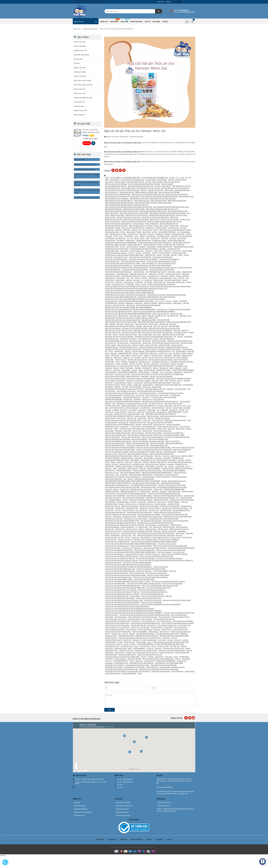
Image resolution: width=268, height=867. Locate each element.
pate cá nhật (109, 431)
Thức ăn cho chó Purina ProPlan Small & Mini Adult (170, 546)
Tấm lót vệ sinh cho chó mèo (179, 529)
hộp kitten (138, 368)
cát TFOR (166, 255)
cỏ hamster (138, 282)
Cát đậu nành (130, 240)
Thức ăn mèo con (111, 627)
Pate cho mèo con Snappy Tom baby (140, 435)
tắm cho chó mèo (169, 527)
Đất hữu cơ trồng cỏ (165, 303)
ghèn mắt (190, 351)
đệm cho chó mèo (141, 324)
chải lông (172, 276)
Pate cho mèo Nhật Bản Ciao (158, 439)
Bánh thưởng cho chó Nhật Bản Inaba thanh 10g (148, 194)
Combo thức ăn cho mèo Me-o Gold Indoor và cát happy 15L (125, 295)
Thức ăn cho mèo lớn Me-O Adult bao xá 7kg (120, 569)
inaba (171, 368)
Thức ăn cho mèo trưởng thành (151, 602)
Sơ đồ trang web (79, 815)
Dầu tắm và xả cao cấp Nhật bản (179, 309)
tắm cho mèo (109, 529)
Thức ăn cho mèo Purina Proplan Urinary (118, 579)
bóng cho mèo (132, 234)
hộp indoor (129, 368)
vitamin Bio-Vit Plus (111, 650)
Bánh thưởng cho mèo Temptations (117, 198)
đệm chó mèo (163, 324)
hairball (183, 353)
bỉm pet (155, 230)
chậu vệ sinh (120, 278)
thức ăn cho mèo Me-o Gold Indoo (116, 573)
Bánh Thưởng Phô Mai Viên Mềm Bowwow (119, 203)
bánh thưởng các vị (111, 192)
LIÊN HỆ (169, 839)
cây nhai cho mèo (153, 276)
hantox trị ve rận (136, 355)
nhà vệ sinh (147, 420)
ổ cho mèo (108, 429)
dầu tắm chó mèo (119, 305)
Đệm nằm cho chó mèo (113, 328)
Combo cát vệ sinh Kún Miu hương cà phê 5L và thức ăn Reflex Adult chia (129, 291)
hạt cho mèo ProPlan (181, 360)
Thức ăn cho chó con (124, 540)
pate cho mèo (147, 431)
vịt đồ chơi (158, 648)
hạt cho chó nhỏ (182, 357)
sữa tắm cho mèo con (112, 506)
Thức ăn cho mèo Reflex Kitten (115, 583)
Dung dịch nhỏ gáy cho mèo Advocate (152, 347)
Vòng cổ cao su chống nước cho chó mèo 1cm (142, 652)
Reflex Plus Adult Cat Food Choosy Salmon (147, 470)
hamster (190, 353)
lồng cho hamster (135, 387)
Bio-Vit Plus (146, 232)
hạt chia (144, 357)
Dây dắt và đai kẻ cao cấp (124, 318)
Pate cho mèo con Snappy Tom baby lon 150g (168, 435)
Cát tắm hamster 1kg (179, 253)
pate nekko (138, 458)
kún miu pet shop (120, 383)
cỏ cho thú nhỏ (128, 282)
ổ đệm (116, 429)
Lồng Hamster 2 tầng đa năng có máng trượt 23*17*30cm (124, 389)
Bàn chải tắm (166, 186)
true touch (177, 640)
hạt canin (137, 357)
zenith (139, 673)
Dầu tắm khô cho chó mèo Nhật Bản (148, 305)
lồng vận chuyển (180, 389)
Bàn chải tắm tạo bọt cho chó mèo (148, 188)
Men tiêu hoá (121, 404)
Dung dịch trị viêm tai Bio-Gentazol (169, 349)
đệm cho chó (129, 324)
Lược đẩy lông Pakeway (113, 397)
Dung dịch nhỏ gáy (111, 347)
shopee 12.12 (124, 489)
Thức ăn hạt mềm (164, 617)
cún (156, 301)
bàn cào (148, 182)
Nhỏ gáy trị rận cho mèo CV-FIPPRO (160, 422)
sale (125, 479)
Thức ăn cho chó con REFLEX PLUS (117, 542)
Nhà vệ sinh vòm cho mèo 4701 (175, 420)
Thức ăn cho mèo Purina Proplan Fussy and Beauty (150, 577)
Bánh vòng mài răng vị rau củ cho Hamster (134, 213)
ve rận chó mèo (145, 646)
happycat (126, 357)
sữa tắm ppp (109, 508)
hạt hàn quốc (109, 364)
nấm (142, 414)
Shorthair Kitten (145, 491)
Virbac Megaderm (139, 648)
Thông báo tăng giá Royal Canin (84, 165)
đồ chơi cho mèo (122, 343)
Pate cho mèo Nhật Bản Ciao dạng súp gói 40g (148, 441)
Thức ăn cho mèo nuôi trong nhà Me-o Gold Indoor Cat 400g (125, 575)
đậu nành (108, 305)
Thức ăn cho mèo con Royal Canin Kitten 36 (120, 558)
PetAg (107, 462)
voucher (143, 657)
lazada (129, 385)
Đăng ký (168, 2)
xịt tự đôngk (186, 659)
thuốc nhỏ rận (166, 629)
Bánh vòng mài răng (112, 213)
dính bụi (180, 337)
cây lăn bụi (185, 274)
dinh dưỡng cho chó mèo (128, 339)
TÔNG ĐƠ (183, 634)
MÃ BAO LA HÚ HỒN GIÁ (113, 399)
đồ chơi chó (146, 341)
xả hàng (150, 657)
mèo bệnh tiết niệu (158, 408)
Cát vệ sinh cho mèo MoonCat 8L (116, 259)
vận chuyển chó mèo (112, 646)
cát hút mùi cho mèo (137, 251)
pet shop (181, 460)
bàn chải (158, 186)
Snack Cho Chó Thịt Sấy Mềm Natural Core (168, 496)
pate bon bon (180, 429)
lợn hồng (125, 387)
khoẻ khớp (144, 376)
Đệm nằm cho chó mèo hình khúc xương (118, 330)
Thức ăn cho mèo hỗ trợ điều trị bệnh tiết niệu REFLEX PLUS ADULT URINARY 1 (166, 560)
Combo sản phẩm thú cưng (83, 97)
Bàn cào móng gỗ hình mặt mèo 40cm (141, 186)
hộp (186, 366)
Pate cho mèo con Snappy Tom (115, 435)
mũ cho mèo (131, 412)
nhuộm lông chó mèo (112, 427)
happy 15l (147, 355)
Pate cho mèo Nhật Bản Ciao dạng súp (118, 441)
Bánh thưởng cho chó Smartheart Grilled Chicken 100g (159, 196)
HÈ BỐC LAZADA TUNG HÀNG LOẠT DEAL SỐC (157, 366)
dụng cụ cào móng (151, 345)
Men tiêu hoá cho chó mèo (173, 404)
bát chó (166, 226)
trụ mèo (170, 640)
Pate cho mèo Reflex (157, 443)
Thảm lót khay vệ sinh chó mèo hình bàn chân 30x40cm (155, 533)
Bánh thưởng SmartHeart (113, 209)
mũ (187, 410)
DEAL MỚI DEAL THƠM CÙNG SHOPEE (151, 322)
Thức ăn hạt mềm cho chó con (115, 619)
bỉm (140, 230)
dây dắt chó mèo (172, 316)
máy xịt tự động (185, 401)
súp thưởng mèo (176, 525)
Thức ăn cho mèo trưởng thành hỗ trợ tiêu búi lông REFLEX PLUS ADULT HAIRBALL (133, 611)
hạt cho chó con (170, 357)
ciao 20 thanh (109, 280)
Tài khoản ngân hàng (123, 815)
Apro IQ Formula (180, 180)
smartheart (163, 491)
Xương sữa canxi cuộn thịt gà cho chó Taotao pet (121, 669)
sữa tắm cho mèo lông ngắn (149, 506)
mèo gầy (108, 410)
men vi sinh (177, 406)
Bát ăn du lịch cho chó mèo (170, 219)
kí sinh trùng (139, 381)
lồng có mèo (147, 387)
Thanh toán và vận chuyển (82, 812)
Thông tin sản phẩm (90, 29)
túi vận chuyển (141, 642)
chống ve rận (153, 278)
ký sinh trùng (138, 383)
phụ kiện (115, 464)
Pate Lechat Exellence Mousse (138, 454)
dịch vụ (115, 334)
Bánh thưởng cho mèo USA (139, 198)
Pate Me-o (158, 456)
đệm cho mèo (153, 324)
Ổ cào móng (136, 427)
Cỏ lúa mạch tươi (159, 282)
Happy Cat (176, 355)
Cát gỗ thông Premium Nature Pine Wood (144, 249)
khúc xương (120, 381)
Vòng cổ (189, 650)
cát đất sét (120, 240)
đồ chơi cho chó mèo (159, 341)
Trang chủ (76, 29)
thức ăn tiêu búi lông (145, 629)
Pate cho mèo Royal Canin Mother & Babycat (120, 447)
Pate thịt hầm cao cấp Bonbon (167, 460)
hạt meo (132, 364)
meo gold (116, 410)
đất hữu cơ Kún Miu (150, 303)
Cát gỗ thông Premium (164, 247)
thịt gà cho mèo (126, 535)
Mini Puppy (151, 410)
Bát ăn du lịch (154, 219)
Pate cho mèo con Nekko (153, 433)
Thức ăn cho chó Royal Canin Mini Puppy (119, 550)
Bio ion (123, 232)
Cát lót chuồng (187, 251)
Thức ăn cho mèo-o (111, 615)
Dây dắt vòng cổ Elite (149, 320)
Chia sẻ (107, 171)
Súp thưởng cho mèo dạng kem (151, 521)
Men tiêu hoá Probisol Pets (146, 406)
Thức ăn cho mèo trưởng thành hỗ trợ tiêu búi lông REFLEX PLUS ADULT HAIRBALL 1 (134, 613)
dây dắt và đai (110, 318)
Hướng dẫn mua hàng (123, 802)
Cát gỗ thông (151, 247)
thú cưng (179, 535)
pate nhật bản (148, 458)
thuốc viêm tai (164, 632)
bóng (124, 234)
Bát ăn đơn (174, 217)
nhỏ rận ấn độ (147, 424)
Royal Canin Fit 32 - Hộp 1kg (114, 477)
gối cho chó (154, 353)
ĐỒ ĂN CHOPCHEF (137, 839)
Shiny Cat (108, 489)
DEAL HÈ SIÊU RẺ (163, 320)
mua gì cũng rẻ (162, 412)
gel (173, 351)
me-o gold (123, 410)
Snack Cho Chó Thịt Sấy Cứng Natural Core (131, 493)
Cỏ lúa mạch (148, 282)
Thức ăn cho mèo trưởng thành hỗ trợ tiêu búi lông (122, 604)
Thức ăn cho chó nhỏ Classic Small (117, 546)
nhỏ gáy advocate (111, 422)
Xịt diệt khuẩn (184, 657)
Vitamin (187, 648)
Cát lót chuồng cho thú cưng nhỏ (116, 253)
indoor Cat (116, 370)
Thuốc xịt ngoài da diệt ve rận (180, 632)
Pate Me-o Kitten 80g (112, 458)
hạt (132, 357)
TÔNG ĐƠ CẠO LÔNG (126, 636)
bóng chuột (142, 234)
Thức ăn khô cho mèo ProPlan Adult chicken (145, 623)
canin (136, 236)
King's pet (155, 381)
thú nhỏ (120, 537)
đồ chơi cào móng (135, 341)
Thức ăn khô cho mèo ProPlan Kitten (117, 625)
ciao (187, 278)
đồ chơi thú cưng (186, 343)
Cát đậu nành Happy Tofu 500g (115, 245)
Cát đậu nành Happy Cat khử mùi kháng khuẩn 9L (154, 242)
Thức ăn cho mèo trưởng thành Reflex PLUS (179, 613)
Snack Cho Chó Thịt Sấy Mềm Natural (139, 496)
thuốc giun (156, 629)
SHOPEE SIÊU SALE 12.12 (130, 491)
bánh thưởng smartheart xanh (178, 211)
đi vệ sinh (108, 334)
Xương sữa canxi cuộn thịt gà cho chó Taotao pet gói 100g (158, 669)
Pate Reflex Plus (177, 458)
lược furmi (145, 397)
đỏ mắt (107, 345)
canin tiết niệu (150, 236)
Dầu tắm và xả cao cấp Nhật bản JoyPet (118, 311)
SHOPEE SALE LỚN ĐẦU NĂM (174, 489)
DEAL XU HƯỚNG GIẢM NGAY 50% (179, 322)
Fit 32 (111, 351)
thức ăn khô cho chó (148, 621)
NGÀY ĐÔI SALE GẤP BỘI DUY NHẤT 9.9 (119, 416)
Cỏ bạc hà (148, 280)
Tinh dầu (132, 634)
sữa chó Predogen (174, 502)
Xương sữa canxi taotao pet (160, 671)
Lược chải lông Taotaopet (113, 395)
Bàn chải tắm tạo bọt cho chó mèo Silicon (175, 188)
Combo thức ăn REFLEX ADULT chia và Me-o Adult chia (156, 297)
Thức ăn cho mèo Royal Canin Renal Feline (119, 598)
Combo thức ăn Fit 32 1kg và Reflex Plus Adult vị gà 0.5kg (166, 295)
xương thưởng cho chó (112, 673)
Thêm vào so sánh (90, 138)
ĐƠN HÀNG (159, 839)
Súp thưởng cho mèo (129, 517)
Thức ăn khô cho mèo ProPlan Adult (117, 623)
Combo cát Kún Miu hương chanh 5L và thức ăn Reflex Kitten (170, 286)
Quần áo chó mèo (80, 93)
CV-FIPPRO (183, 301)
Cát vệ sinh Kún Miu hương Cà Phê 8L (135, 270)
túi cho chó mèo (129, 642)
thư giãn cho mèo (111, 537)
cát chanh (172, 238)
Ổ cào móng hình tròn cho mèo (168, 427)
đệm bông (120, 324)
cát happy (162, 249)
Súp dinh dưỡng (165, 510)
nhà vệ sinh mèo (157, 420)
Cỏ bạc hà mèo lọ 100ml (173, 280)
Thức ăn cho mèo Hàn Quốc (145, 558)
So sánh (2, 855)
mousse (181, 410)
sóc (178, 498)
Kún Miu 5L (109, 383)
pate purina (158, 458)
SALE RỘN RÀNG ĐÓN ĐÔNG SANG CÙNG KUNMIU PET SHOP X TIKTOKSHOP (132, 481)
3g (177, 178)
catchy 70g (171, 272)
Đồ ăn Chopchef (79, 115)
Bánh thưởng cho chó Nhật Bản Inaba (117, 194)
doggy (113, 345)
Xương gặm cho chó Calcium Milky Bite (164, 665)
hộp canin (108, 368)
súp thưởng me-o (163, 525)
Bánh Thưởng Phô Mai (158, 201)
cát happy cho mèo (173, 249)
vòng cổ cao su (120, 652)
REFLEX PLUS (110, 470)
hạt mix (173, 364)
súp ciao (118, 510)
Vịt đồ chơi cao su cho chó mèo (173, 648)
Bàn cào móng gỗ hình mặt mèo (116, 186)
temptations (182, 531)
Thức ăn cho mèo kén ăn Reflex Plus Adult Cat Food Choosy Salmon (128, 565)
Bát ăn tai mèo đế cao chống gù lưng (133, 222)
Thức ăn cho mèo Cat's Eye (134, 554)
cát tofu (186, 255)
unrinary (126, 644)
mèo (106, 408)
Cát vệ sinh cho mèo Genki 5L (163, 257)
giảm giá (114, 353)
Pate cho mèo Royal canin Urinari (183, 447)
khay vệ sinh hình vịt (133, 376)
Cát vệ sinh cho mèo (121, 257)
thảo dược (189, 533)
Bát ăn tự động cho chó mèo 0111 (116, 226)
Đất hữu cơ (138, 303)
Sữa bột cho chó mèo (161, 500)
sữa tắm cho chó (131, 504)
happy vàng (118, 357)
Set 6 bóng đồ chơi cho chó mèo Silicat (144, 485)
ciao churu (136, 280)
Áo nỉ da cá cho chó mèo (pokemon (132, 180)
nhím (189, 420)
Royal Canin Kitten (148, 477)
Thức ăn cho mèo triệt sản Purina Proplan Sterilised (122, 602)
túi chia (120, 642)
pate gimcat (182, 452)
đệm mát (157, 326)
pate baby (171, 429)
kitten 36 (173, 381)
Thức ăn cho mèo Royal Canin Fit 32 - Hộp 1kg (121, 590)
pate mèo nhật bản (127, 458)
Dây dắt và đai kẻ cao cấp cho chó (146, 318)
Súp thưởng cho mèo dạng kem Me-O (175, 521)
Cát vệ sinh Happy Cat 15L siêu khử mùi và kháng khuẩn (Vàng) (126, 268)
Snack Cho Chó (110, 493)
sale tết (164, 481)
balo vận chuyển (120, 182)
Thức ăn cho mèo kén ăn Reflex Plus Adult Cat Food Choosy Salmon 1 (128, 567)
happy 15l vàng (157, 355)
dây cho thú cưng (111, 316)
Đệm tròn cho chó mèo (112, 332)
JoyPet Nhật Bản (110, 372)
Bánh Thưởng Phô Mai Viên (177, 201)
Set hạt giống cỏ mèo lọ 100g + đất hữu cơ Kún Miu (122, 487)
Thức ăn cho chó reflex (112, 548)
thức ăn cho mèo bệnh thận (114, 554)
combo (143, 284)
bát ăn (107, 215)
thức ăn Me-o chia (184, 625)
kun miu (179, 381)
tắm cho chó (157, 527)
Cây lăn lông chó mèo (112, 276)
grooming (176, 353)
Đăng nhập (160, 2)
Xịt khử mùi (109, 659)
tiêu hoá (125, 634)
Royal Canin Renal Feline (113, 479)
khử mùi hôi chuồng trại (164, 376)
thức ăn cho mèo (178, 552)
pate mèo (166, 456)
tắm (150, 527)
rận (166, 466)
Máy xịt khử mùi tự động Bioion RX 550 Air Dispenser (122, 401)
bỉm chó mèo (147, 230)
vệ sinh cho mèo (163, 646)
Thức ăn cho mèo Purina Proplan (158, 575)
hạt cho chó (159, 357)
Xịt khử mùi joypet (120, 659)
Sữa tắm (77, 63)
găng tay (128, 351)
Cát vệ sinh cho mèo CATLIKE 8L (140, 257)
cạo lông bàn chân (163, 236)
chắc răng (164, 276)
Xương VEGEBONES (129, 673)
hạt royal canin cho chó (125, 366)
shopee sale (158, 489)
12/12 (107, 178)
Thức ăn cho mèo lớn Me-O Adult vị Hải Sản (119, 571)
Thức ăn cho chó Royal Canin (132, 548)
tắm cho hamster (181, 527)
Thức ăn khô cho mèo (164, 621)
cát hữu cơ (148, 251)
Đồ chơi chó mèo (79, 89)
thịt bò (107, 535)
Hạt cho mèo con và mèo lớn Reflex (160, 360)
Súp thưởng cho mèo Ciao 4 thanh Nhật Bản (163, 519)
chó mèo (137, 278)
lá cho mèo (176, 383)
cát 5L (142, 238)
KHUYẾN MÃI (112, 839)
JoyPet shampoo (144, 372)
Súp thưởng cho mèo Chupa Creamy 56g (177, 517)
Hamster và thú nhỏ (80, 50)
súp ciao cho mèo (142, 510)
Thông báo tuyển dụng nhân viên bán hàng (151, 535)
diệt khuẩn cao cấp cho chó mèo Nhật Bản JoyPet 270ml (154, 337)
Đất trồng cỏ (178, 303)
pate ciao (159, 452)
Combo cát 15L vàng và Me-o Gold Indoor (161, 284)
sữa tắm (121, 504)
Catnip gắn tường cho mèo (138, 274)
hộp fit (122, 368)
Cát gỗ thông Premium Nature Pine (116, 249)
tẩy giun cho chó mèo (169, 531)
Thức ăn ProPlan (156, 627)
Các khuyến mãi (79, 102)
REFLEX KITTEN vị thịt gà (183, 468)
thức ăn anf (135, 537)
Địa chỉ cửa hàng (79, 806)
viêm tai (183, 646)
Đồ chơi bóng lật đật (167, 339)
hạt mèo (147, 364)
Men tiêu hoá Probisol (129, 406)
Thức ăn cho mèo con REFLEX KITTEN (174, 554)
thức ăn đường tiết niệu (178, 615)
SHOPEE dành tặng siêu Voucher (141, 489)
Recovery (108, 468)
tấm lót (141, 529)
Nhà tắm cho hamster (162, 418)
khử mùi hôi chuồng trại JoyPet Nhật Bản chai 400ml (173, 378)
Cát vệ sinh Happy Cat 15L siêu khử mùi (118, 265)
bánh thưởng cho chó (127, 192)
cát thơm (174, 255)
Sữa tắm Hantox (186, 506)
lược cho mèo (164, 395)
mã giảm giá (128, 399)
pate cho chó (137, 431)
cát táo (159, 255)
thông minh (171, 535)
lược (188, 389)
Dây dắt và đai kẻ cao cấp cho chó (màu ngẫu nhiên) (122, 320)
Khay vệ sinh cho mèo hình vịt (141, 374)
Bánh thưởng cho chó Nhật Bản (169, 192)
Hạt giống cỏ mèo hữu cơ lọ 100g (181, 362)
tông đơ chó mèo (111, 638)
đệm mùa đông (174, 326)
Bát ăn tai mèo (185, 219)
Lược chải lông (110, 391)
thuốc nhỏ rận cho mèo (180, 629)
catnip (178, 272)
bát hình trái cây (174, 228)
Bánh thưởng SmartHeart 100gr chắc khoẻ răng (162, 209)
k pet (161, 372)
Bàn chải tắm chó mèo (112, 188)
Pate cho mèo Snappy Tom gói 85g (116, 452)
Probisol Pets (109, 466)
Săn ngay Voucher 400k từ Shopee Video (146, 483)
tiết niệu (107, 634)
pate (164, 429)
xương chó (138, 661)
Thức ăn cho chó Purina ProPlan (141, 546)
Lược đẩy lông (175, 395)
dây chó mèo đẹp (176, 314)
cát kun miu (167, 251)
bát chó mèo (184, 226)
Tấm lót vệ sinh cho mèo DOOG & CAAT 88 (137, 531)
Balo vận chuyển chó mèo (135, 182)
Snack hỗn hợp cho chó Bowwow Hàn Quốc (160, 498)
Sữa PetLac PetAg (111, 504)
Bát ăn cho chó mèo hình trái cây (137, 215)
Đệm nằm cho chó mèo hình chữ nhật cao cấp (164, 328)
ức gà (149, 642)
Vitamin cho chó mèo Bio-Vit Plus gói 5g (171, 650)
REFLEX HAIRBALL (154, 468)
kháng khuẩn (178, 372)
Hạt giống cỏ (133, 362)
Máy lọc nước (146, 399)
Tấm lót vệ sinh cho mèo (113, 531)
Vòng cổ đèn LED (111, 655)
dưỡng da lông (187, 349)
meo (184, 406)
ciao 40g (128, 280)
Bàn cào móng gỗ (167, 184)
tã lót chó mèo (143, 527)
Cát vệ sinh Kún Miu (185, 268)
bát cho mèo (174, 226)
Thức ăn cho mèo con (152, 554)
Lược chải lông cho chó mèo (126, 391)
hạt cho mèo (109, 360)
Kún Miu (186, 381)
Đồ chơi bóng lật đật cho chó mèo (116, 341)
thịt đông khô (115, 535)
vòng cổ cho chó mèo (166, 652)
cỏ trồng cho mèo (118, 284)
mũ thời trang (150, 412)
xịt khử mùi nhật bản (134, 659)
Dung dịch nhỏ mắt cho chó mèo (177, 347)
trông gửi (136, 640)
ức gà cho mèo (110, 644)
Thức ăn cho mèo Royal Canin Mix (151, 594)
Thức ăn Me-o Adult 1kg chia (167, 625)
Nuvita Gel (124, 427)
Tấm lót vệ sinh (163, 529)
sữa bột (125, 500)
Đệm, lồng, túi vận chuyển (82, 80)
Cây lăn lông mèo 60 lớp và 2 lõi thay (133, 276)
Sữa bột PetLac (110, 502)
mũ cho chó (109, 412)
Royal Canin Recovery (179, 477)
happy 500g (167, 355)
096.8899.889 (168, 787)
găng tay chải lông (138, 351)
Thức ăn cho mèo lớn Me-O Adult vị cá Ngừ (151, 569)
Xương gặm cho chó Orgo (113, 667)
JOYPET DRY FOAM (163, 370)
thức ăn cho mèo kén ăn (113, 563)
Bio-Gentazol (131, 232)
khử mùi (152, 376)
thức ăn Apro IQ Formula (161, 537)
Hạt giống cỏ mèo (144, 362)
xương (131, 661)
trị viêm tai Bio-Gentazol (113, 640)
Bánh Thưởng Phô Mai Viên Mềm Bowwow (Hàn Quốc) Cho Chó (126, 205)
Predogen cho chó (181, 464)
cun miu (161, 301)
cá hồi (121, 236)
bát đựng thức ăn (161, 228)
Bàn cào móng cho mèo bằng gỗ (116, 184)
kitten (166, 381)
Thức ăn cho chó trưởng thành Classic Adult (170, 550)
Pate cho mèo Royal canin (159, 445)
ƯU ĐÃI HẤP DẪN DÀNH (145, 644)
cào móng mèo (120, 238)
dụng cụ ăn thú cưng (124, 345)
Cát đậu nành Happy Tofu (181, 242)
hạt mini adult (164, 364)
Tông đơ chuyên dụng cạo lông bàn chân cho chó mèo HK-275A (139, 638)
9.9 (187, 178)
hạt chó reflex (109, 362)
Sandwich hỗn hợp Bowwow (170, 483)
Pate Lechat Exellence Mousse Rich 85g (118, 456)
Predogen (170, 464)
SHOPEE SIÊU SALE (112, 491)
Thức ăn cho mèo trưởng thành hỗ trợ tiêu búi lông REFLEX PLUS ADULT (129, 609)
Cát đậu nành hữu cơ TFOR (152, 245)
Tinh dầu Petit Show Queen (145, 634)
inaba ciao (178, 368)
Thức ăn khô (136, 621)
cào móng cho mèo (185, 236)
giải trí (107, 353)
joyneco (134, 370)
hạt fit (117, 362)
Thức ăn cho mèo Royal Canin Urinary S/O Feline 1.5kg (123, 600)
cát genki (143, 247)
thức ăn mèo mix (124, 627)
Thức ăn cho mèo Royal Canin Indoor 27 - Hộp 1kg (122, 592)
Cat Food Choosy (132, 247)
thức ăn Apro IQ (146, 537)
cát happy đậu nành (111, 251)
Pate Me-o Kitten (187, 456)
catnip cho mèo (187, 272)
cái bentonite (128, 236)
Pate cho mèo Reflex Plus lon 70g (137, 445)
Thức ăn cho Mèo (80, 46)
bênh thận (118, 230)
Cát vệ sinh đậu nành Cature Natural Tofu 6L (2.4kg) (122, 263)
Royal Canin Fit (159, 475)
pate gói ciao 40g (111, 454)
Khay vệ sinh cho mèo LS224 (115, 376)
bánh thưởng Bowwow (182, 190)
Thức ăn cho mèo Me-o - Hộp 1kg (164, 571)
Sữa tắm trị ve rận (132, 508)
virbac (130, 648)
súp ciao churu (154, 510)
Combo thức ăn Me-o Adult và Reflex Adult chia (120, 297)
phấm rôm (137, 462)
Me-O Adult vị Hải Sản (117, 408)
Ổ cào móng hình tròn (148, 427)
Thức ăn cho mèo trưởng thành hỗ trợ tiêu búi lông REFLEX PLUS (127, 606)
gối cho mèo (163, 353)
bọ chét (154, 232)
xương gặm (109, 663)
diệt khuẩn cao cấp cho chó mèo (173, 334)
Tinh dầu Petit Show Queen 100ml (167, 634)
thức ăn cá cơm (176, 537)
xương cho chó (149, 661)
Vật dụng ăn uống (80, 72)
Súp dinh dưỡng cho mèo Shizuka (149, 514)
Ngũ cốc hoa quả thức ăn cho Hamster (173, 416)
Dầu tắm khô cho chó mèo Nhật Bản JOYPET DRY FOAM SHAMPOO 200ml (130, 309)
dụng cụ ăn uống (138, 345)
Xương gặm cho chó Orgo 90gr (134, 667)
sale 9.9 (130, 479)
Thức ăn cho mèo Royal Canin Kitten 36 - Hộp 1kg (122, 594)
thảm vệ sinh (180, 533)
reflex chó (142, 468)
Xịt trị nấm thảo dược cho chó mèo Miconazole (158, 659)
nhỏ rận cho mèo (159, 424)
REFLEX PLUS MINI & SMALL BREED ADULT (157, 473)
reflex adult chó (133, 468)
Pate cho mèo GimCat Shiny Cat (152, 437)
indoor (185, 368)
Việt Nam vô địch (79, 160)
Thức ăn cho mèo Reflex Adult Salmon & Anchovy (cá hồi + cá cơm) (127, 581)
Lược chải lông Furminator (147, 393)
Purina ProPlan (150, 466)
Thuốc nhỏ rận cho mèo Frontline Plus (118, 632)
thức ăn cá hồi (187, 537)
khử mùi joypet (110, 381)
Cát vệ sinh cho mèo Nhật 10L (169, 259)
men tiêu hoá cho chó (156, 404)
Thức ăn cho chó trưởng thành (144, 550)
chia (127, 278)
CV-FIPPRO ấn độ (111, 303)
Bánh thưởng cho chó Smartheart (177, 194)
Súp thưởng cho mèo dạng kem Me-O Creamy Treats (155, 523)
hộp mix (155, 368)
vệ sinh (153, 646)
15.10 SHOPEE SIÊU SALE (131, 178)
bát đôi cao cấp (127, 228)
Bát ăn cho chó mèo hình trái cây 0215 (162, 215)
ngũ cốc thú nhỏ (110, 418)
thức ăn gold (109, 617)
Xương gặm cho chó (121, 663)
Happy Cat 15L (187, 355)
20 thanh (172, 178)
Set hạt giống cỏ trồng (148, 487)
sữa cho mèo (151, 502)
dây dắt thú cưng (185, 316)
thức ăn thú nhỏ (131, 629)
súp (191, 508)
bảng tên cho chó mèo (155, 190)
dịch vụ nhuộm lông (145, 334)
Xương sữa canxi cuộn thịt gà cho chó (171, 667)
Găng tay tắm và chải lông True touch (158, 351)
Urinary (133, 644)
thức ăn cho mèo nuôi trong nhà (156, 573)
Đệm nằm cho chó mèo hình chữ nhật (134, 328)
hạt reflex (180, 364)
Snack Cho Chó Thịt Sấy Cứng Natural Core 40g (164, 493)
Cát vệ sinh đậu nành (112, 261)
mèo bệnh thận (145, 408)
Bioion (139, 232)
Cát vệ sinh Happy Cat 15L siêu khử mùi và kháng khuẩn (152, 265)
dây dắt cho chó (160, 316)
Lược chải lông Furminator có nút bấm (170, 393)
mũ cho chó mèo (120, 412)
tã (136, 527)
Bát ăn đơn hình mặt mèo (113, 219)
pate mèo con (175, 456)
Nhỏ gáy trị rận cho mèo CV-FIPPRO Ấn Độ (119, 424)
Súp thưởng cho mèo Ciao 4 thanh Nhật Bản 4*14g (122, 521)
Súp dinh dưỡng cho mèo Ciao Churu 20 (166, 512)
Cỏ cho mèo (109, 282)
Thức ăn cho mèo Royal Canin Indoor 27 (151, 590)
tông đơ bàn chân (111, 636)
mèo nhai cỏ (142, 410)
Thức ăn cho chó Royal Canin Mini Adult (181, 548)
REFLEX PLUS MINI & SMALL (130, 473)
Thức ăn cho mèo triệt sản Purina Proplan (177, 600)
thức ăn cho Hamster (165, 552)
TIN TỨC (149, 839)
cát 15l (136, 238)
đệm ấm (112, 324)
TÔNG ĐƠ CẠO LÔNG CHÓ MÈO (146, 636)
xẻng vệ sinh (159, 657)
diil (175, 337)
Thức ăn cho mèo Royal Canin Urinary (148, 598)
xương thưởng (189, 671)
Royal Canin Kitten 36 (163, 477)
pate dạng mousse (170, 452)
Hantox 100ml (125, 355)
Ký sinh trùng (78, 59)
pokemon (162, 464)
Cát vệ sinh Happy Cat (148, 263)
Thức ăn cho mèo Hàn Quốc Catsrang (169, 558)
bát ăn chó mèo (110, 217)
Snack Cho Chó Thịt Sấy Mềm (115, 496)
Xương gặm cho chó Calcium (114, 665)
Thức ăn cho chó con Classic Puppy (145, 540)
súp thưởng (117, 517)
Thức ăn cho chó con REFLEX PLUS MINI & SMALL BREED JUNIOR (154, 542)
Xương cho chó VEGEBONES (165, 661)
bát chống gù (109, 228)
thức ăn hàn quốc (121, 617)
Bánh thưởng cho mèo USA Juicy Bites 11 (119, 201)
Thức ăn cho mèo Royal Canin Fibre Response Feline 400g (125, 588)
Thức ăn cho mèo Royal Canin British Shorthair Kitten (123, 586)
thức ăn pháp (144, 627)
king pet (147, 381)
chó (132, 278)
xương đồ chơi (181, 661)
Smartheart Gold (187, 491)
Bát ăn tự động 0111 (151, 224)
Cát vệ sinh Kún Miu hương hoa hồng (161, 270)
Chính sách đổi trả (164, 806)
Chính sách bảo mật (164, 802)
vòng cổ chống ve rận (182, 652)
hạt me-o (140, 364)
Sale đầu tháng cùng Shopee (144, 479)
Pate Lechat (122, 454)
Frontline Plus (118, 351)
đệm (106, 324)
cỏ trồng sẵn (129, 284)
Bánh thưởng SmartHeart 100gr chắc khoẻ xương (121, 211)
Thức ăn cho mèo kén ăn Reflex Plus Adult (137, 563)
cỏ (142, 280)
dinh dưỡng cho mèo (145, 339)
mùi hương (108, 414)
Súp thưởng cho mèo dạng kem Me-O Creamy (120, 523)
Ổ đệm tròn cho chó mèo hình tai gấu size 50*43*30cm (138, 429)
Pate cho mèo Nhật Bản (139, 439)
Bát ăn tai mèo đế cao (112, 222)
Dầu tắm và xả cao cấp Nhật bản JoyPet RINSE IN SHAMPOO (154, 311)
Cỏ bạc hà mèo (158, 280)
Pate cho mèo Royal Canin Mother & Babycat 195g (153, 447)
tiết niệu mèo (116, 634)
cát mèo (131, 253)
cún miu (168, 301)
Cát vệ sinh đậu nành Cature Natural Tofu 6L (161, 261)
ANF (106, 180)
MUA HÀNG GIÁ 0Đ (174, 412)
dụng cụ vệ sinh (177, 345)
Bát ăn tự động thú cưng (137, 226)
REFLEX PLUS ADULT (124, 470)
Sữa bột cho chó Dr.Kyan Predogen (141, 500)
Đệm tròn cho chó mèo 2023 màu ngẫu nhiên (157, 332)
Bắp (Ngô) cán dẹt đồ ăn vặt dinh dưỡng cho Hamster (168, 213)
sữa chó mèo (161, 502)
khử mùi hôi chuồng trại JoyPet (115, 378)
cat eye (122, 247)
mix (158, 410)
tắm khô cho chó (131, 529)
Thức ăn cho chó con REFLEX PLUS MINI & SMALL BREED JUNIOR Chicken (131, 544)
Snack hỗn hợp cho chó (113, 498)
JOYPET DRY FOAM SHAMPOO (183, 370)
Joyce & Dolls (126, 370)
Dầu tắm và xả (162, 309)
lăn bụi (123, 385)
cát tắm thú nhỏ (150, 255)
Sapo (156, 847)
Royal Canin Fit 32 (172, 475)
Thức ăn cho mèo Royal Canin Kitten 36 (154, 592)
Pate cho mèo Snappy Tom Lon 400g (142, 452)
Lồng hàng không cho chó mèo (155, 389)
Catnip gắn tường (122, 274)
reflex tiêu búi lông (180, 473)
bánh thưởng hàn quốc (141, 201)
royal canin (124, 475)
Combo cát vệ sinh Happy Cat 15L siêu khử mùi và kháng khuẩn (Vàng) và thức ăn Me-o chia (136, 288)
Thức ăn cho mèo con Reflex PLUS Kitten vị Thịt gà (156, 556)
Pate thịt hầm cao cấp (148, 460)
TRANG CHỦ (100, 839)
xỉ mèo (176, 657)
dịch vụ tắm (157, 334)
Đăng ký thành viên (122, 812)
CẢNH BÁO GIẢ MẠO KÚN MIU (84, 170)
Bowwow (167, 234)
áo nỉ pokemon (162, 180)
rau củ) (187, 466)
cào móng (174, 236)
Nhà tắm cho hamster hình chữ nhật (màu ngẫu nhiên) (123, 420)
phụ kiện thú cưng (152, 464)
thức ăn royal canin (180, 627)
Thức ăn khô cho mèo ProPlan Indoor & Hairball (177, 623)
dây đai (144, 316)
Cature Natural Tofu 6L (172, 274)
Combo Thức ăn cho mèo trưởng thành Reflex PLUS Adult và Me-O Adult (129, 301)
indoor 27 (108, 370)
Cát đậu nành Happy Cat (176, 240)
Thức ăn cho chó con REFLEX (168, 540)
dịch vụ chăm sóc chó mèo (128, 334)
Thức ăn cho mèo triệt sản (152, 600)
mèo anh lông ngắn (132, 408)
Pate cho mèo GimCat (112, 437)
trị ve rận (174, 638)
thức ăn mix (135, 627)
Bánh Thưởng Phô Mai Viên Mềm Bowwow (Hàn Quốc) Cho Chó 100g (128, 207)
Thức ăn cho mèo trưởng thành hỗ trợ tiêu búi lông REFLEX (160, 604)
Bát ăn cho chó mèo (117, 215)
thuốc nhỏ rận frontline (139, 632)
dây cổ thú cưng (135, 316)
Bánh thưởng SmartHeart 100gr (134, 209)
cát (132, 238)
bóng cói (151, 234)
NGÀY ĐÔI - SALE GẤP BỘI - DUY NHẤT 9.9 (160, 414)
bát (188, 213)
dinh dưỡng (188, 337)
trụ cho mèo (162, 640)
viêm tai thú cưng (120, 648)
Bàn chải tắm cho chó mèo (181, 186)
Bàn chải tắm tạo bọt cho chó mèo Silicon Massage (122, 190)
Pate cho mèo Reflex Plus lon (115, 445)
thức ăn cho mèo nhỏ (137, 573)
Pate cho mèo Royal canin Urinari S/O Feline (120, 450)
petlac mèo (129, 462)
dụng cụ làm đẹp (164, 345)
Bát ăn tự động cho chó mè (169, 224)
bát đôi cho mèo (138, 228)
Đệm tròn (185, 330)
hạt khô (117, 364)
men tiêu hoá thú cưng (164, 406)
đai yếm (121, 303)
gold (170, 353)
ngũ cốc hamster (140, 416)
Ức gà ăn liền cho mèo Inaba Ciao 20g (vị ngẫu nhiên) (171, 642)
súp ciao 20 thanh (128, 510)
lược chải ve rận (129, 395)
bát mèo (183, 228)
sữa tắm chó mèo (173, 504)
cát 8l (147, 238)
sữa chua (185, 502)
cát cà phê (164, 238)
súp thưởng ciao (150, 525)
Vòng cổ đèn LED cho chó (127, 655)
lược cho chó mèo (152, 395)
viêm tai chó (109, 648)
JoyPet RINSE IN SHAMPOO (127, 372)
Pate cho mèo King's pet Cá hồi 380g (117, 439)
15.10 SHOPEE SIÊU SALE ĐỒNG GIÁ (155, 178)
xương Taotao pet (177, 671)
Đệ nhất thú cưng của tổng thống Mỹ (86, 198)
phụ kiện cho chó (125, 464)
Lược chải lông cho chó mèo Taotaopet (150, 391)
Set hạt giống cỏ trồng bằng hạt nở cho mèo (172, 487)
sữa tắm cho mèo (160, 504)
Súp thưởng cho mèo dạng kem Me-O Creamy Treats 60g (124, 525)
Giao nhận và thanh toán (124, 806)
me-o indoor (133, 410)
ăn (190, 178)
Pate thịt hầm (134, 460)
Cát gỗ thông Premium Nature (184, 247)
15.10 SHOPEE (116, 178)
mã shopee (137, 399)
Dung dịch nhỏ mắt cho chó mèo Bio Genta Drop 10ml (123, 349)
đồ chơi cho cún (110, 343)
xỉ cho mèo (168, 657)
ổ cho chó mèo (185, 427)
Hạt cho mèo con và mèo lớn (137, 360)
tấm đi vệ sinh (120, 529)
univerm (119, 644)
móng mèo (164, 410)
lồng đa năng (156, 387)
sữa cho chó (141, 502)
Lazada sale (137, 385)
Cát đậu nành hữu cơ (135, 245)
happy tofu (108, 357)
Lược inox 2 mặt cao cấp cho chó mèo (163, 397)
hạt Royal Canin (110, 366)
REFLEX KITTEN (167, 468)
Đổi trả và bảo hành (122, 809)
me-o (189, 406)
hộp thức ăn (164, 368)
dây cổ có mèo (123, 316)
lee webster (109, 387)
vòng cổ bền (109, 652)
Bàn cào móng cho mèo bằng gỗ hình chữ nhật (144, 184)
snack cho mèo (189, 496)
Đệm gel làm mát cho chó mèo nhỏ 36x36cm (120, 326)
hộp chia (116, 368)
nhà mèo (151, 418)
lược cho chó (140, 395)
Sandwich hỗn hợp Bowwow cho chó (117, 485)
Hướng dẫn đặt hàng (81, 809)
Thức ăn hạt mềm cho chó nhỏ (164, 619)
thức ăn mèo (152, 625)
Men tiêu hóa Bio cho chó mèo (137, 404)
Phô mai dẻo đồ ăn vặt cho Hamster (180, 462)
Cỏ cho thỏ (118, 282)
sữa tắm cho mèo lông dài (130, 506)
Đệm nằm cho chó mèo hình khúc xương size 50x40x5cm (153, 330)
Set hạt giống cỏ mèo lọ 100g (175, 485)
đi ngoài (191, 332)
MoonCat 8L (173, 410)
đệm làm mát (147, 326)
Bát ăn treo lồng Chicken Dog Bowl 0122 (118, 224)
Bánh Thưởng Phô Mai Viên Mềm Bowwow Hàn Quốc (171, 207)
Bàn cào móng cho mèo (172, 182)
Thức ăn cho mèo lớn (161, 567)
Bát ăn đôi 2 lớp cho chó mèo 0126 (128, 217)
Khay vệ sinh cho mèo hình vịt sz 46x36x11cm (168, 374)
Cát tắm (154, 253)
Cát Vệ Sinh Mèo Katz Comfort (156, 272)
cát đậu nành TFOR (111, 247)
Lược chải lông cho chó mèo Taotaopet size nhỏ (121, 393)
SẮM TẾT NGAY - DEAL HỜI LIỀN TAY (118, 483)
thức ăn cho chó (110, 540)
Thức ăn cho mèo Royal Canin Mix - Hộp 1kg (156, 596)
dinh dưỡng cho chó (112, 339)
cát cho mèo (181, 238)
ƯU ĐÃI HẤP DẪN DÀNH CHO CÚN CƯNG (169, 644)
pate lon (136, 456)
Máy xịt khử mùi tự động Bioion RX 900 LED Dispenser (160, 401)
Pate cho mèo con (138, 433)
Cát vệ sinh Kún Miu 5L (113, 270)
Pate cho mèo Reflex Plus (174, 443)
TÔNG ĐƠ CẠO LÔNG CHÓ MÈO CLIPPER (174, 636)
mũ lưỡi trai (141, 412)
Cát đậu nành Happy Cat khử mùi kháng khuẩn (120, 242)
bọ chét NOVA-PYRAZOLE (167, 232)
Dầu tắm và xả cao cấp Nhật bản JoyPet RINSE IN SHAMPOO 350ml (128, 314)
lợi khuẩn (117, 387)
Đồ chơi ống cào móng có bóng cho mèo (166, 343)
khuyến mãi (130, 381)
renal (117, 475)
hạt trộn (136, 366)
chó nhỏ (144, 278)
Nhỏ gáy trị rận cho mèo (138, 422)
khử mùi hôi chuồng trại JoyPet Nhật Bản (140, 378)
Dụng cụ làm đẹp (79, 67)
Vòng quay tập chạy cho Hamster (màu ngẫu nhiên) (122, 657)
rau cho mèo (179, 466)
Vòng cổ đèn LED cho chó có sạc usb (149, 655)
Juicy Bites (154, 372)
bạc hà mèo (109, 182)
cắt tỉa (180, 255)
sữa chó (133, 502)
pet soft (188, 460)
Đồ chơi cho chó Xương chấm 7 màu (180, 341)
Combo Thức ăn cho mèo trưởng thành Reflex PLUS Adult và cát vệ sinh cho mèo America (135, 299)
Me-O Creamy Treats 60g (181, 408)
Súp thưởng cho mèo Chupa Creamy (150, 517)
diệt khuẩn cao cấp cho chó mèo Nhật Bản (119, 337)
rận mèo (171, 466)
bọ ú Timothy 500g (183, 232)
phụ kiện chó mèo (138, 464)
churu (175, 278)
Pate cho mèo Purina (172, 441)
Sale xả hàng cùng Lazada (177, 481)
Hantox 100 (115, 355)
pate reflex (167, 458)
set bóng (161, 485)
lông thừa (170, 389)
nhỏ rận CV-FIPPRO (173, 424)
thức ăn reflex (168, 627)
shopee (115, 489)
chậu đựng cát (110, 278)
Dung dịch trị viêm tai (150, 349)
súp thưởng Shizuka (127, 527)
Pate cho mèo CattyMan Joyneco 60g (117, 433)
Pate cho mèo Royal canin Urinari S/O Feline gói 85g (153, 450)
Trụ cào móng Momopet (148, 640)
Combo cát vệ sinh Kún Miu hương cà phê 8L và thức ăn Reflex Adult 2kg (129, 293)
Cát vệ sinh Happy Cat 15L (167, 263)
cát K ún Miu (158, 251)
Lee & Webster (188, 385)
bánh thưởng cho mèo (186, 196)
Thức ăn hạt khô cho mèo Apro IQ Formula (142, 617)
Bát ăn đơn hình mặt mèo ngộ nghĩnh (136, 219)
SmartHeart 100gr (174, 491)
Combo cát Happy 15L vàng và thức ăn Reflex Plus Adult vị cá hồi (126, 286)
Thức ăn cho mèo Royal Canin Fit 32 (158, 588)
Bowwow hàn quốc (178, 234)
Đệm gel (173, 324)
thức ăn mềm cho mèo (138, 625)
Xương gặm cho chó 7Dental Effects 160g (169, 663)
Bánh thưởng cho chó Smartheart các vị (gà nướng (122, 196)
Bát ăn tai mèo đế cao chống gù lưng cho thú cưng (164, 222)
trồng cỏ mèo (127, 640)
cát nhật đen (146, 253)
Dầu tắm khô (130, 305)
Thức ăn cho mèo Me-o (144, 571)
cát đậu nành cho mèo (143, 240)
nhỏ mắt (138, 424)
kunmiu (129, 383)
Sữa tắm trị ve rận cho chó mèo (150, 508)
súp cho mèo (109, 510)
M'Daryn (108, 404)
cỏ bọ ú (185, 280)
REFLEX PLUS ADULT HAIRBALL (174, 470)
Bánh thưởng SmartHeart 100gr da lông (153, 211)
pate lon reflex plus (146, 456)
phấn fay (145, 462)
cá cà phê (108, 236)
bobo (107, 234)
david (154, 314)
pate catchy (127, 431)
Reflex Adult (122, 468)
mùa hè (185, 412)
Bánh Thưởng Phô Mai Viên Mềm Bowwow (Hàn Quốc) (153, 203)
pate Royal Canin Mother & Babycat (117, 460)
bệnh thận (126, 230)
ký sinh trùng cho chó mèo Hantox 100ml (157, 383)
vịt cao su (150, 648)
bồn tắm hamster (115, 234)
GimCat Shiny (143, 353)
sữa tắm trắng (119, 508)
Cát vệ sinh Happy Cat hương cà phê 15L (163, 268)
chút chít (181, 278)
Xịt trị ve (177, 659)
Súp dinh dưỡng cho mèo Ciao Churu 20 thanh (120, 514)
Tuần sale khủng (110, 642)
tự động (185, 640)
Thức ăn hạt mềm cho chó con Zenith (139, 619)
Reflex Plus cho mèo (112, 473)
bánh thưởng (169, 190)
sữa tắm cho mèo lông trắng (169, 506)
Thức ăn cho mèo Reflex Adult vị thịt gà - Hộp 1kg (168, 581)
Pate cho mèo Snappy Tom (182, 450)
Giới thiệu (77, 802)
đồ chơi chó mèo (135, 343)
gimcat (135, 353)
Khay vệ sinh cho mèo (122, 374)
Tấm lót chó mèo (150, 529)
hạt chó (151, 357)
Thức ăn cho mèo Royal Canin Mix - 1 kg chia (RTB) (122, 596)
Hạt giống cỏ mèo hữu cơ (160, 362)
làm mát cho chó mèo (112, 385)
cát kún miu (177, 251)
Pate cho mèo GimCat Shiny (130, 437)
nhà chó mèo (141, 418)
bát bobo (150, 226)
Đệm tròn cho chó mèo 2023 (131, 332)
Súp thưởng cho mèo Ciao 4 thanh (135, 519)
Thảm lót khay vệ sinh (128, 533)
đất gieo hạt (129, 303)
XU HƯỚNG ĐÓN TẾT (120, 661)
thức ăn (127, 537)
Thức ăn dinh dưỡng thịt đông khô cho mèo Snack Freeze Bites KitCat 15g (144, 615)
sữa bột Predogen (123, 502)
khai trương (168, 372)
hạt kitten (125, 364)
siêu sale (155, 491)
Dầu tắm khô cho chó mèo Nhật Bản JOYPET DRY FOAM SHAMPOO (128, 307)
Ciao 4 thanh (120, 280)
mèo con (169, 408)
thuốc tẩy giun (153, 632)
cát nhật (138, 253)
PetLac (113, 462)
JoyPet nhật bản (149, 370)
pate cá (188, 429)
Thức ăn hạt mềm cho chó (180, 617)
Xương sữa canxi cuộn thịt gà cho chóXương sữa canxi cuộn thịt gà (127, 671)
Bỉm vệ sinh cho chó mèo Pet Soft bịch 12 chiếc (175, 230)
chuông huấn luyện (165, 278)
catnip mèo (152, 274)
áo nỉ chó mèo (114, 180)
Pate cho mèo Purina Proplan (115, 443)
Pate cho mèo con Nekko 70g (173, 433)
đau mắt (186, 303)
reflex (115, 468)
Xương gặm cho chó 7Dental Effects (141, 663)
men (113, 404)
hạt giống (124, 362)
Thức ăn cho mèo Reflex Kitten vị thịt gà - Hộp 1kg (144, 583)
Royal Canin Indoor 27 (133, 477)
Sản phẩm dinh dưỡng (81, 55)
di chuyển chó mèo (180, 332)
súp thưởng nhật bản (112, 527)
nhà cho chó (121, 418)
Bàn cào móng (157, 182)
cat (128, 238)
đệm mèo (164, 326)
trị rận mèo (166, 638)
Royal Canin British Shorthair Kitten (140, 475)
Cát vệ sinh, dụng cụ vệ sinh (83, 85)
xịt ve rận (108, 661)
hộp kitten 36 (147, 368)
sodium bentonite (186, 498)
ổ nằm (159, 429)
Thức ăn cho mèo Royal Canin (172, 583)
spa (106, 500)
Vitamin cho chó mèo (126, 650)
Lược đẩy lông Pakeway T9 (132, 397)
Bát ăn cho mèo (182, 215)
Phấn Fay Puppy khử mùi (158, 462)
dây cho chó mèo (163, 314)
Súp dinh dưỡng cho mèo (181, 510)
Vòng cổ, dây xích (80, 76)
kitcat (161, 381)
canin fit (142, 236)
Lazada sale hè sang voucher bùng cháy (167, 385)
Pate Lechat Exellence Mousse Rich (161, 454)
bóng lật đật (159, 234)
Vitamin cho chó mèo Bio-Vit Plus (146, 650)
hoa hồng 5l (179, 366)
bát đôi (117, 228)
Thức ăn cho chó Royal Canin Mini (154, 548)
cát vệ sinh (108, 257)
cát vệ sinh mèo (139, 272)
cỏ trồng (108, 284)
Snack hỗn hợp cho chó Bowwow (133, 498)
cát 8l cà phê (155, 238)
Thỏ (134, 535)
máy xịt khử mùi (158, 399)
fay (106, 351)
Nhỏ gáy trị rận (123, 422)
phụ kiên (108, 464)
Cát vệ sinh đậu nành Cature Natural (133, 261)
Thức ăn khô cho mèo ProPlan (183, 621)
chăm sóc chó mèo (182, 276)
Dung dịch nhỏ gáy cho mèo (128, 347)
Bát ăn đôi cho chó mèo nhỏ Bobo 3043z (155, 217)
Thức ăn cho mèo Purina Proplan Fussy (118, 577)
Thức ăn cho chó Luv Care (167, 544)
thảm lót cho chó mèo (112, 533)
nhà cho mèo (131, 418)
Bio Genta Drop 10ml (112, 232)
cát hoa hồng (124, 251)
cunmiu (175, 301)
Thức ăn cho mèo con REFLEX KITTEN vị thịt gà (121, 556)
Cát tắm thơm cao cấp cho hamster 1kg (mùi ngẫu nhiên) (124, 255)
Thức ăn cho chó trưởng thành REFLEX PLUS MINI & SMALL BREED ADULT (130, 552)
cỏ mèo (188, 282)
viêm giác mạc (175, 646)
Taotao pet (157, 531)
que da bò (159, 466)
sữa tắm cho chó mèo (146, 504)
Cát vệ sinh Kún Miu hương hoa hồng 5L (118, 272)
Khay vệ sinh (109, 374)
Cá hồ (115, 236)
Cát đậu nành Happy (159, 240)
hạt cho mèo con (120, 360)
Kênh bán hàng (79, 106)
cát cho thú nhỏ (110, 240)
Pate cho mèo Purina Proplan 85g (137, 443)
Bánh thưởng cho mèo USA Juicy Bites (162, 198)
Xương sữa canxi (152, 667)
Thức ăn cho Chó (79, 42)
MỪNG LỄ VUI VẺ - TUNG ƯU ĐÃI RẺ (127, 414)
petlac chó (120, 462)
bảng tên (144, 190)
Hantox (107, 355)
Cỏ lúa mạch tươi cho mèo (176, 282)
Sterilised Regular (115, 500)
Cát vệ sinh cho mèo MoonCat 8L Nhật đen (143, 259)
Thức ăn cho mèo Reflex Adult (144, 579)
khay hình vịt (188, 372)
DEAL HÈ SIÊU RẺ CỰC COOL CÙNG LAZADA (121, 322)
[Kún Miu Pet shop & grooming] (80, 11)
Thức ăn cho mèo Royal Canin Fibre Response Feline (160, 586)
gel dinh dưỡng (181, 351)
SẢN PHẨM (123, 839)
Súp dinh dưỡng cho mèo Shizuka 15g (174, 514)
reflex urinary (109, 475)
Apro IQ (170, 180)
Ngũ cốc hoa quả (153, 416)
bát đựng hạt (150, 228)
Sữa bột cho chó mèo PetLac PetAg (182, 500)
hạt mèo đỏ (155, 364)
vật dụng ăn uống (126, 646)
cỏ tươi (137, 284)
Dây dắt (150, 316)
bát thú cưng (109, 230)
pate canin (118, 431)
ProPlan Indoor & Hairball (123, 466)
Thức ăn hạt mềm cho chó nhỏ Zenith (117, 621)
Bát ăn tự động (138, 224)
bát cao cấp (158, 226)
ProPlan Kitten (138, 466)
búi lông (188, 234)
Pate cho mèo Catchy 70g (162, 431)
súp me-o (108, 517)
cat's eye (161, 274)
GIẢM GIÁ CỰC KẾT (125, 353)
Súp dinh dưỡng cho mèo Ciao (115, 512)
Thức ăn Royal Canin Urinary (114, 629)
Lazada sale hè (148, 385)
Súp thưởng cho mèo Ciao (114, 519)
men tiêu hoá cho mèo (112, 406)
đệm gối (139, 326)
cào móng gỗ (109, 238)
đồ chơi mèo (147, 343)
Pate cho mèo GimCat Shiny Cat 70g (177, 437)
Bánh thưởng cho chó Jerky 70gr (146, 192)
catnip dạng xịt (110, 274)
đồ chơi (156, 339)
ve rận (136, 646)
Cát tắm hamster (164, 253)
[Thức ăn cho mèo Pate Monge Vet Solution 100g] (77, 133)
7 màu (182, 178)
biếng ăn (134, 230)
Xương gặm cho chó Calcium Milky (137, 665)
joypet (141, 370)
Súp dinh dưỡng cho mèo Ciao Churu (139, 512)
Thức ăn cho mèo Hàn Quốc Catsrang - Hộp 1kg (121, 560)
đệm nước (177, 330)
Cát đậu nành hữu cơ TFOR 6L (173, 245)
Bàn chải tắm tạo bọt (128, 188)
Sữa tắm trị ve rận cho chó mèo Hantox (175, 508)
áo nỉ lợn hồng (150, 180)
